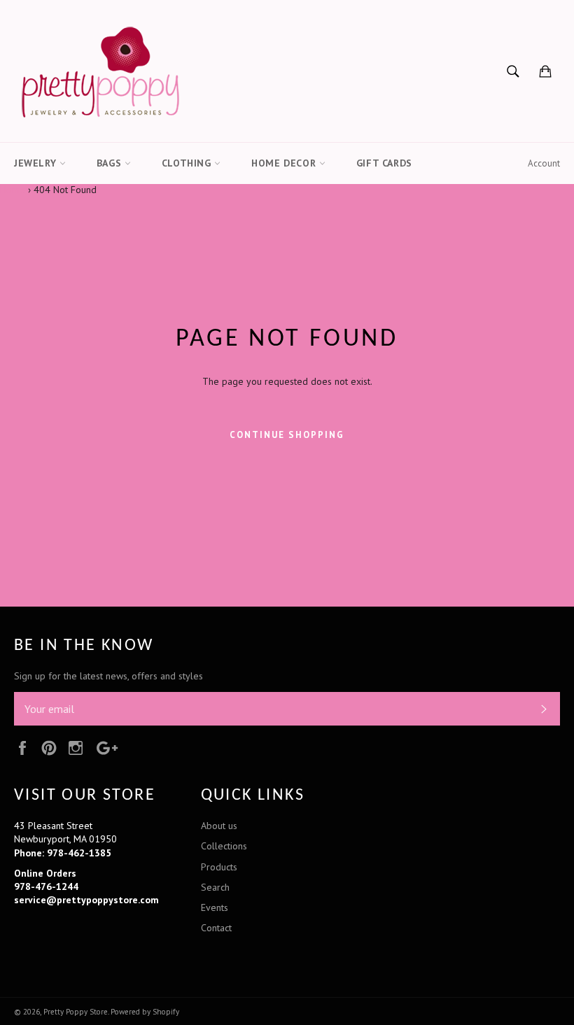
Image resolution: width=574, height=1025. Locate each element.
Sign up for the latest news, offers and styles (108, 676)
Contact (216, 927)
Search (215, 887)
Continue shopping (287, 435)
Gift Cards (384, 163)
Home (12, 189)
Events (214, 907)
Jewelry (36, 163)
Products (219, 867)
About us (219, 825)
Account (544, 163)
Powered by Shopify (145, 1012)
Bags (111, 163)
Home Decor (285, 163)
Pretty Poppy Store (75, 1012)
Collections (224, 846)
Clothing (188, 163)
